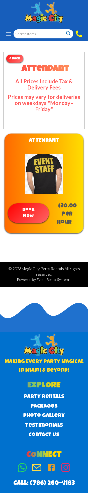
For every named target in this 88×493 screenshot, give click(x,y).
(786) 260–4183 (52, 483)
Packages (44, 406)
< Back (14, 58)
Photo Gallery (44, 416)
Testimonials (44, 425)
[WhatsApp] (22, 468)
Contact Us (44, 435)
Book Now (28, 213)
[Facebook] (51, 468)
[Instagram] (65, 468)
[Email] (36, 468)
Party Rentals (44, 397)
